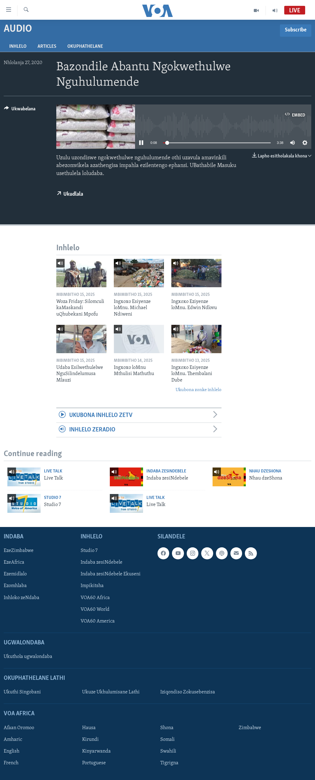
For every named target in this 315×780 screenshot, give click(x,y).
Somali (167, 739)
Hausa (89, 727)
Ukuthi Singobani (22, 692)
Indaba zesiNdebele (166, 471)
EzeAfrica (14, 562)
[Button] (19, 110)
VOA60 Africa (95, 597)
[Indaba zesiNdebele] (126, 477)
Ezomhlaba (15, 585)
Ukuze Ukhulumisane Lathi (111, 692)
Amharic (13, 739)
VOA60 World (95, 609)
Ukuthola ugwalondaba (28, 656)
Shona (166, 727)
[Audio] (275, 10)
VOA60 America (98, 621)
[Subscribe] (236, 553)
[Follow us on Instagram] (192, 553)
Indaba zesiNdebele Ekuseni (111, 574)
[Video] (256, 10)
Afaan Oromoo (19, 727)
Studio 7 (52, 498)
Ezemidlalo (15, 574)
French (11, 763)
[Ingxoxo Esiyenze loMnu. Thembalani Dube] (196, 339)
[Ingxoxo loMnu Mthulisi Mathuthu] (139, 339)
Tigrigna (169, 763)
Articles (47, 46)
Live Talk (53, 471)
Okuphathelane (85, 46)
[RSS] (251, 553)
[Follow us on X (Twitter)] (207, 553)
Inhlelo (17, 46)
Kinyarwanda (96, 751)
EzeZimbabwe (19, 550)
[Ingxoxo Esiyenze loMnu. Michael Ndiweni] (139, 273)
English (11, 751)
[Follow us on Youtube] (178, 553)
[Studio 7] (24, 503)
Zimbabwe (250, 727)
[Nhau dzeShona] (229, 477)
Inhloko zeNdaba (21, 597)
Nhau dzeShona (265, 471)
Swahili (168, 751)
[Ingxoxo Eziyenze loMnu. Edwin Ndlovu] (196, 273)
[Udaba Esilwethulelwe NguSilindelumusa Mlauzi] (81, 339)
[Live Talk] (24, 477)
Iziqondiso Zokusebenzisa (187, 692)
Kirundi (90, 739)
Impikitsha (92, 585)
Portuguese (94, 763)
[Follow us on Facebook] (163, 553)
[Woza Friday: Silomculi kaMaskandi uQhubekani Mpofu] (81, 273)
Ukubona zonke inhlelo (198, 390)
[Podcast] (222, 553)
